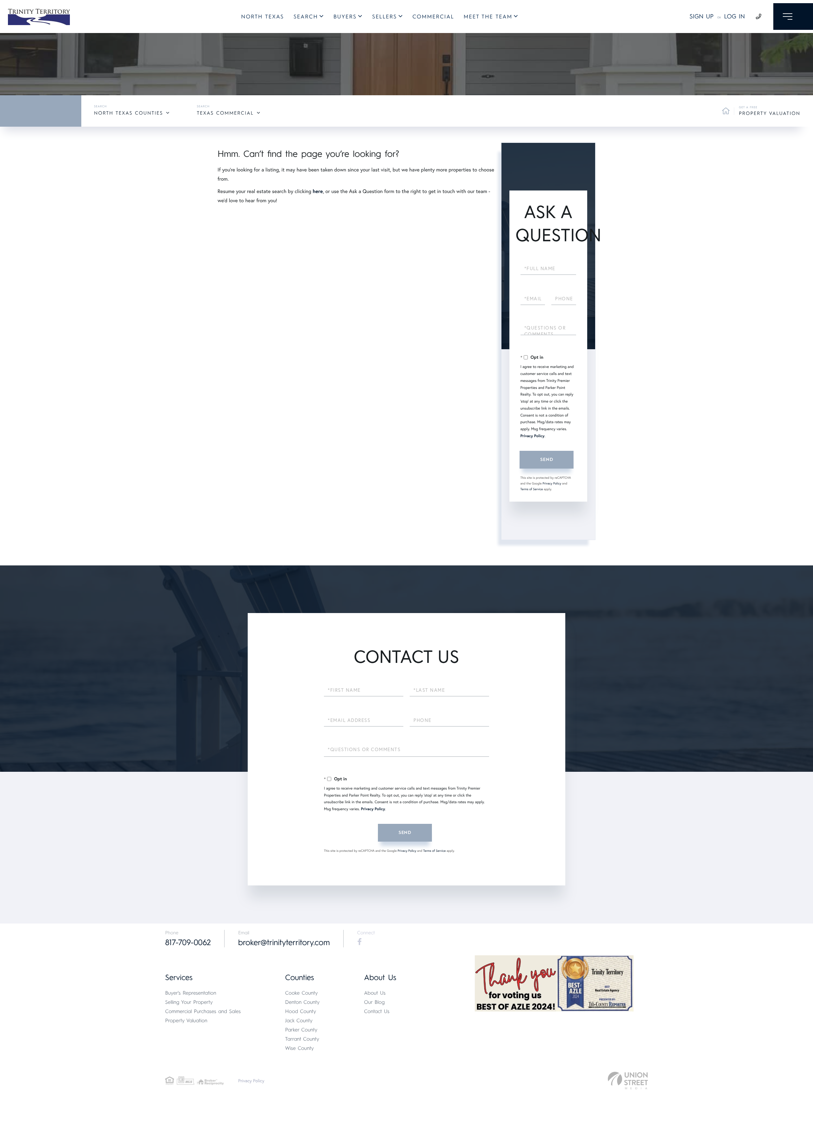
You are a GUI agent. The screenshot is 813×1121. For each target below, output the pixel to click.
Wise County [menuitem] (299, 1048)
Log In (734, 16)
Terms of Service (532, 489)
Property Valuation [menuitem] (186, 1021)
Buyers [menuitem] (345, 17)
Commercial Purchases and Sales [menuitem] (203, 1011)
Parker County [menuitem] (301, 1030)
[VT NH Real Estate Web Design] (628, 1080)
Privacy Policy (533, 436)
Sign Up (701, 16)
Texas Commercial (225, 113)
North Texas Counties (128, 113)
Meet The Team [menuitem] (488, 17)
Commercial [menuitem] (433, 17)
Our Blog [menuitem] (374, 1002)
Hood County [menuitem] (300, 1011)
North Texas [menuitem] (262, 17)
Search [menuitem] (305, 17)
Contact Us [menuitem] (376, 1011)
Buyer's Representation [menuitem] (190, 993)
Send (546, 459)
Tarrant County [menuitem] (302, 1039)
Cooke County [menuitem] (301, 993)
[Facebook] (359, 942)
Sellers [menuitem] (384, 17)
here (317, 191)
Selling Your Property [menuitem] (189, 1002)
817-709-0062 (188, 942)
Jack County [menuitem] (298, 1021)
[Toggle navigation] (793, 16)
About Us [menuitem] (375, 993)
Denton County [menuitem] (302, 1002)
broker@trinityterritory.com (284, 942)
